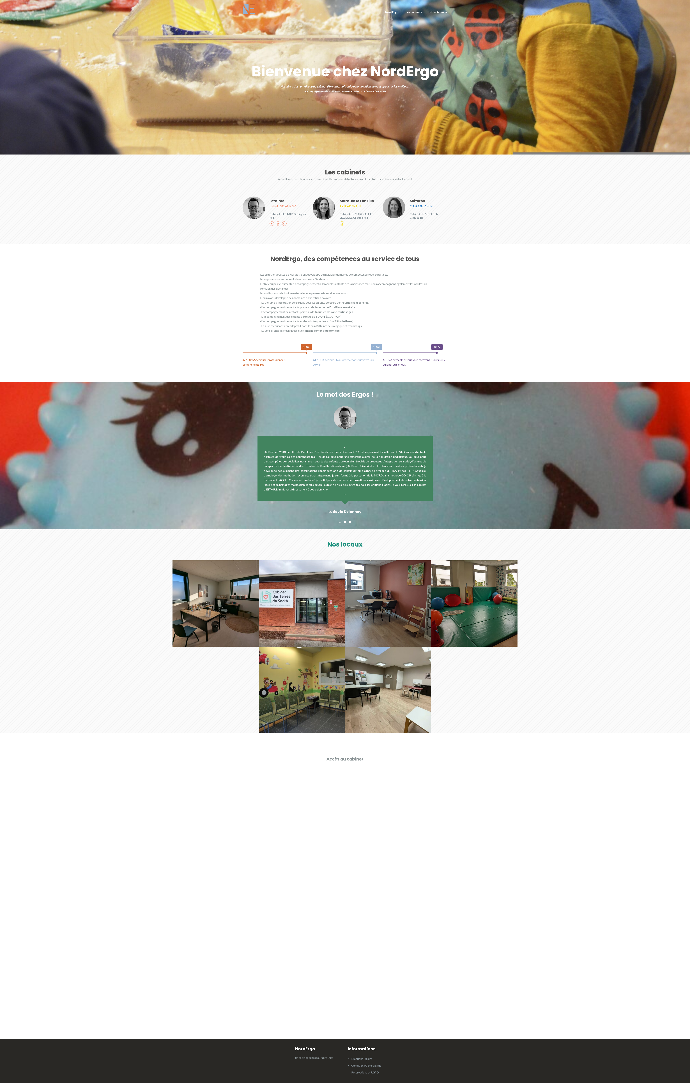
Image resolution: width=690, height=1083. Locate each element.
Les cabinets (414, 12)
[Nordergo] (249, 10)
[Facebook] (272, 223)
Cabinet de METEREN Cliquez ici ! (424, 215)
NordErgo (391, 12)
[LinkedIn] (278, 223)
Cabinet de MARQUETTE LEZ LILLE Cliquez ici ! (356, 215)
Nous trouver (438, 12)
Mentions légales (361, 1058)
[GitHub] (284, 223)
